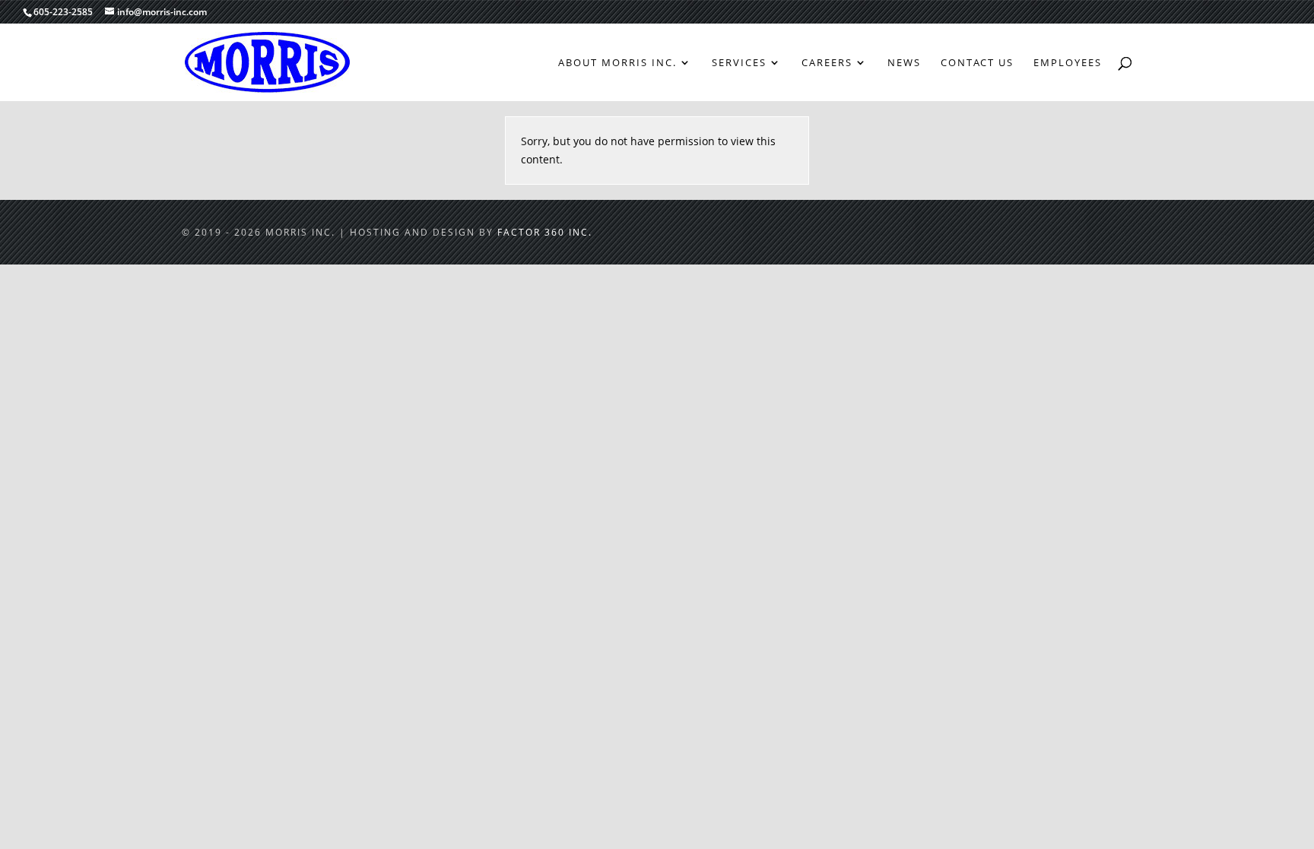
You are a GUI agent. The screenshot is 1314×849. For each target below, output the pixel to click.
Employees (1067, 63)
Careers (826, 63)
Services (739, 63)
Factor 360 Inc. (544, 232)
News (904, 63)
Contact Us (977, 63)
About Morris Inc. (617, 63)
